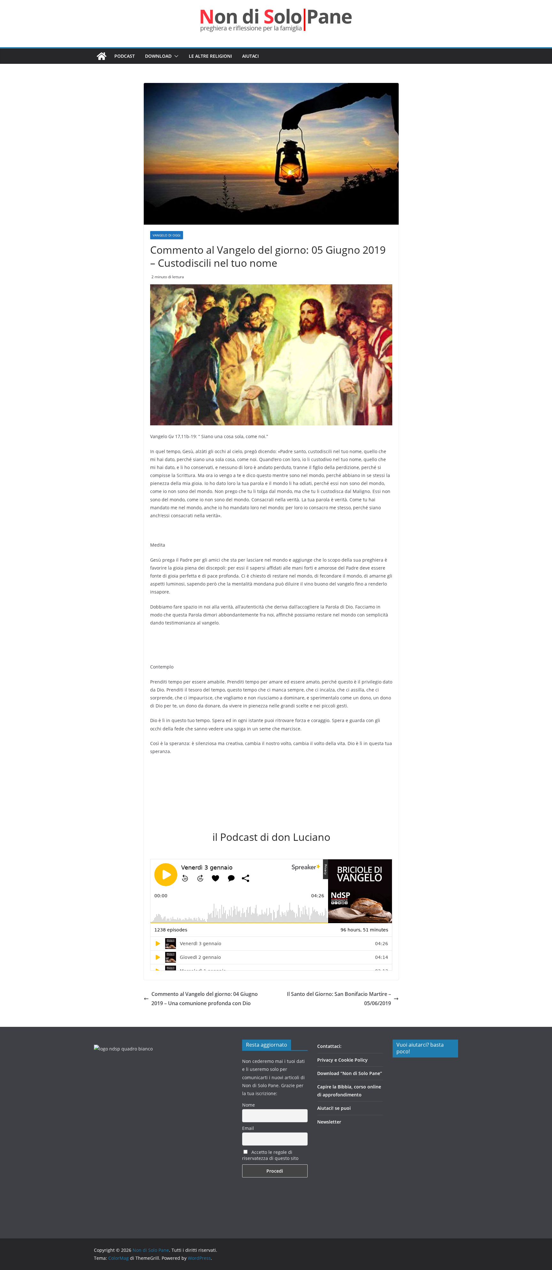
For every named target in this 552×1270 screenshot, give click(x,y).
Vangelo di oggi (166, 235)
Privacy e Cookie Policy (342, 1060)
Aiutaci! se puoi (334, 1108)
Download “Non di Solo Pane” (349, 1073)
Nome (248, 1105)
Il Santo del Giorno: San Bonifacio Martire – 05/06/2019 (339, 998)
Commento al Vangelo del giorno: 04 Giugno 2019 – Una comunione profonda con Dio (204, 998)
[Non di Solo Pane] (101, 56)
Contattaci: (329, 1046)
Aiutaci (250, 56)
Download (158, 56)
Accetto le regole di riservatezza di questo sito (270, 1155)
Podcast (124, 56)
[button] (175, 56)
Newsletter (329, 1122)
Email (248, 1128)
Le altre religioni (210, 56)
